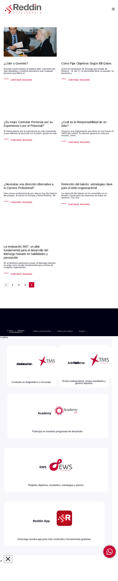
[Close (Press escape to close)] (8, 559)
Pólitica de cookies (65, 331)
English (82, 331)
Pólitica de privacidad (42, 331)
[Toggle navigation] (96, 9)
